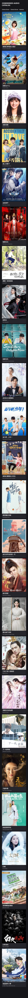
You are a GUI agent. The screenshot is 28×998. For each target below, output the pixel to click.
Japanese (21, 9)
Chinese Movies (14, 9)
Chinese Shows (5, 9)
